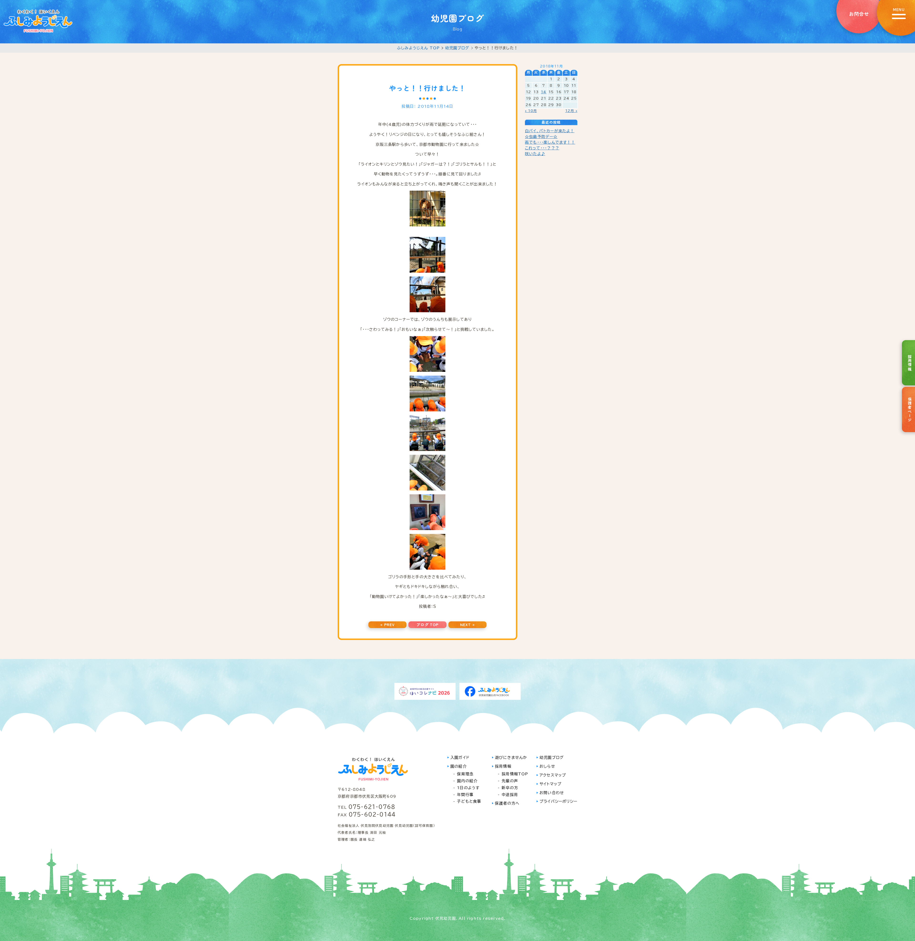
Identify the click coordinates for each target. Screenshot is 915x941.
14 (543, 92)
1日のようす (468, 788)
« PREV (387, 624)
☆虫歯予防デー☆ (541, 136)
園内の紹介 (467, 781)
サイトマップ (550, 784)
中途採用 (510, 795)
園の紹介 (458, 766)
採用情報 (503, 766)
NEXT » (467, 624)
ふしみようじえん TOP (418, 48)
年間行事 (465, 795)
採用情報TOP (515, 774)
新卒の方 (510, 788)
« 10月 (531, 111)
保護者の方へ (507, 803)
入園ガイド (459, 757)
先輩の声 (510, 781)
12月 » (571, 111)
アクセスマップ (552, 775)
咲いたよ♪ (535, 154)
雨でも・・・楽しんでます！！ (550, 142)
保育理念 (465, 774)
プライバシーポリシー (558, 801)
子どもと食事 (469, 801)
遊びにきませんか (511, 757)
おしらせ (547, 766)
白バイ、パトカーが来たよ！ (549, 131)
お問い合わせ (551, 793)
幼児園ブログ (457, 48)
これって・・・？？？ (542, 148)
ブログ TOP (427, 624)
